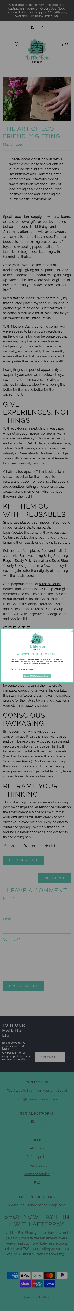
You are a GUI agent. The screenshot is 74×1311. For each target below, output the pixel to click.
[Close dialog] (72, 631)
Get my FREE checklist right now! (37, 676)
